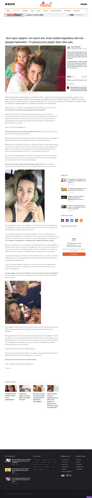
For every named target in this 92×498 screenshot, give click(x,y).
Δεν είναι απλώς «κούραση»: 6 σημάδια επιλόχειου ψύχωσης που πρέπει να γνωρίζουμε (21, 461)
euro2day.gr (79, 464)
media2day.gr (79, 469)
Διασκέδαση (53, 459)
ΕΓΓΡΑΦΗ (74, 254)
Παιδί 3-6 (36, 464)
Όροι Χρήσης (65, 466)
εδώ (71, 15)
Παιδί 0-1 (50, 462)
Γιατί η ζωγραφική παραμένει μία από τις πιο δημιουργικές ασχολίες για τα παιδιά (21, 480)
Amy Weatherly (51, 101)
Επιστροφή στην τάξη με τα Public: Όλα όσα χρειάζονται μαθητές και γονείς (20, 470)
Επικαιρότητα (43, 462)
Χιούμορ (35, 469)
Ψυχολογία (8, 368)
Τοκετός (53, 466)
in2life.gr (78, 462)
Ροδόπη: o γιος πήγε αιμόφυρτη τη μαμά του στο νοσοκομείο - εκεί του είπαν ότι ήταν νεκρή (77, 207)
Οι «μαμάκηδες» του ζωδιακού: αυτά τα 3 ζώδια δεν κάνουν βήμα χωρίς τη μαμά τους (77, 181)
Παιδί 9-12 (47, 464)
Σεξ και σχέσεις (46, 466)
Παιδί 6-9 (41, 464)
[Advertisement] (32, 426)
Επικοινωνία (65, 464)
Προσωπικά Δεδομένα (67, 471)
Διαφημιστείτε (65, 459)
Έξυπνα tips (36, 462)
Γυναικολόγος (37, 459)
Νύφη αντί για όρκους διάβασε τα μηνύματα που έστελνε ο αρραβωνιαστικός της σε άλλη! (76, 198)
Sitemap (64, 469)
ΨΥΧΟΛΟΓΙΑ (33, 92)
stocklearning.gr (80, 466)
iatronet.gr (78, 459)
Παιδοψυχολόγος (38, 466)
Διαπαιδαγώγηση (45, 459)
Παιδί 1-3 (55, 462)
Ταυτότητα (64, 462)
